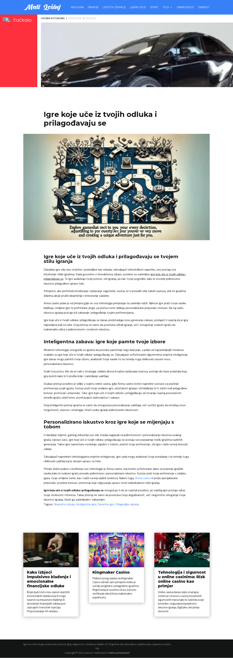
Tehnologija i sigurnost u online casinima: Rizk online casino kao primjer (182, 579)
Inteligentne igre (86, 504)
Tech (166, 8)
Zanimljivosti (185, 8)
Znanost (204, 8)
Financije (93, 8)
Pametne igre (106, 504)
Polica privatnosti (119, 652)
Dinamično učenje (64, 504)
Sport (154, 8)
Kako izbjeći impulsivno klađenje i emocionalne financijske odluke (49, 579)
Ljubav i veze (138, 8)
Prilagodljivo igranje (127, 504)
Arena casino (143, 478)
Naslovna (77, 8)
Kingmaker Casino (111, 572)
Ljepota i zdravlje (114, 8)
